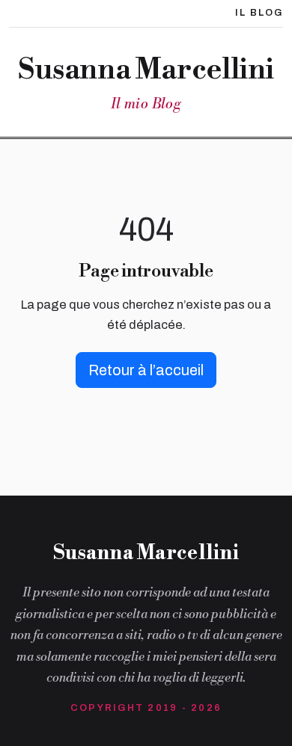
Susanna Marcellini (146, 70)
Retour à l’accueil (146, 370)
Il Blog (259, 12)
